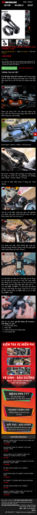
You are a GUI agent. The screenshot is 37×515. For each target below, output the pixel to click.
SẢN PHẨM (7, 5)
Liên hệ (15, 503)
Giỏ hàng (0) (30, 2)
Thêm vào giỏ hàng (10, 68)
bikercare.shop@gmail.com (28, 512)
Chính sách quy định (6, 503)
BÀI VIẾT (30, 5)
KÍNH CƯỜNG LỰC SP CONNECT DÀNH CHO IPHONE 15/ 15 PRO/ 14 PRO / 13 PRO (16, 455)
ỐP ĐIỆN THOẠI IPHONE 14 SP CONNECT (15, 468)
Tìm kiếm (24, 2)
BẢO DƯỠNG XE (19, 5)
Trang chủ (4, 502)
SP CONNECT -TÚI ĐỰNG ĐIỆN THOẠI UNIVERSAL (18, 480)
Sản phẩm (16, 502)
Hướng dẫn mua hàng (26, 502)
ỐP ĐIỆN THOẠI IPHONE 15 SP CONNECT (15, 486)
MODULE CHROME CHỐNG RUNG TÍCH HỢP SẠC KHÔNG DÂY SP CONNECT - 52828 (17, 492)
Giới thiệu (10, 502)
